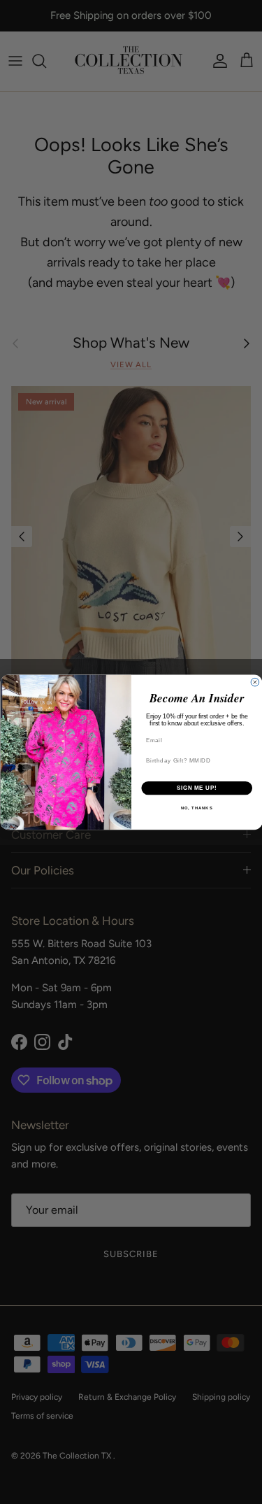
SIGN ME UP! (196, 787)
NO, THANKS (196, 808)
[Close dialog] (255, 682)
